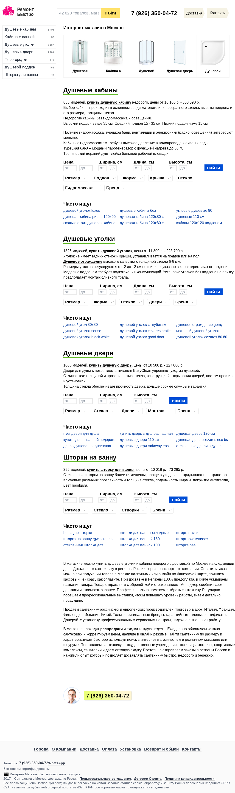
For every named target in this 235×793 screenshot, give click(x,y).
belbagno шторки (77, 533)
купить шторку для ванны (110, 469)
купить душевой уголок (110, 251)
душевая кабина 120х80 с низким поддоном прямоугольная (142, 217)
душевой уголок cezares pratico (146, 331)
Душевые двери (19, 52)
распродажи (111, 629)
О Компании (64, 749)
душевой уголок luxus (81, 210)
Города (41, 749)
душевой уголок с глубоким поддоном (143, 325)
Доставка (89, 749)
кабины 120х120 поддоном (199, 223)
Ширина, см (110, 162)
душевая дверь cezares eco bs (202, 440)
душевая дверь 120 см (195, 433)
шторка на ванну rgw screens (87, 539)
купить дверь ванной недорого (89, 440)
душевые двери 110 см (139, 440)
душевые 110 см (190, 217)
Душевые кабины (20, 29)
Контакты (191, 749)
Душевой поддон (20, 67)
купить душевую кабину (109, 102)
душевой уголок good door (142, 337)
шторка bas (186, 545)
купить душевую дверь (110, 365)
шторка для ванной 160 (140, 539)
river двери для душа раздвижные (81, 434)
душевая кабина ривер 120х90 (89, 217)
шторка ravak (187, 533)
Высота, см (180, 162)
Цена (68, 162)
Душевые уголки (19, 44)
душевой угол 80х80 (80, 325)
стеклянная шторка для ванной (83, 545)
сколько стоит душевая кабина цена (89, 223)
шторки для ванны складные (144, 533)
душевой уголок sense (82, 331)
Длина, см (144, 162)
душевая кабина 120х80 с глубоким (142, 223)
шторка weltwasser (192, 539)
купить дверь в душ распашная (146, 433)
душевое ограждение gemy (199, 325)
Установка (130, 749)
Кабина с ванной (20, 37)
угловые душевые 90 (194, 210)
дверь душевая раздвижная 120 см (87, 446)
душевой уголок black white (86, 337)
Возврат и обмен (161, 749)
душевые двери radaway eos (144, 446)
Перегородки (16, 59)
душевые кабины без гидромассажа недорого (140, 211)
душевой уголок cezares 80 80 (201, 337)
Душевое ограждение (82, 261)
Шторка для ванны (21, 75)
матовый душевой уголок (197, 331)
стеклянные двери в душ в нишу (198, 446)
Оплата (109, 749)
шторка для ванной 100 (140, 545)
